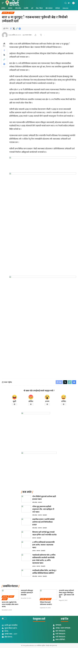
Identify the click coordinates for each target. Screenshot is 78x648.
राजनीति (11, 13)
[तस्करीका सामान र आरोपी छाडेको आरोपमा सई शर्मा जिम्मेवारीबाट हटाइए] (26, 521)
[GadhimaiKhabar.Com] (12, 3)
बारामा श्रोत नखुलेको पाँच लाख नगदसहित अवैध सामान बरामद (10, 604)
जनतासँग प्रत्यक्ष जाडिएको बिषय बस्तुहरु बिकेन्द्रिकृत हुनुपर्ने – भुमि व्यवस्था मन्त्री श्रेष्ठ (66, 593)
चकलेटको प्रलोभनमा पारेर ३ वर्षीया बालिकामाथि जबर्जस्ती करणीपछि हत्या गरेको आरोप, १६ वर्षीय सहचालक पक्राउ (43, 559)
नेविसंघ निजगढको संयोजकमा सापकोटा (46, 603)
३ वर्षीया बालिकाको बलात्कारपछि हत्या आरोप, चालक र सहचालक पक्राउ (43, 545)
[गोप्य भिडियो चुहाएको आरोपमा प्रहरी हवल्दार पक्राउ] (26, 498)
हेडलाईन (45, 515)
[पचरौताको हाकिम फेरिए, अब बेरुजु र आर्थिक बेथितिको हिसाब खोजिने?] (26, 572)
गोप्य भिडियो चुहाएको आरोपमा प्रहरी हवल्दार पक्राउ (44, 498)
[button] (3, 3)
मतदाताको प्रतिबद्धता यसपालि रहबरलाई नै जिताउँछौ (27, 592)
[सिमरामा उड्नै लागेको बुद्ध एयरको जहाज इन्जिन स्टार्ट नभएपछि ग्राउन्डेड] (26, 534)
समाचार (40, 502)
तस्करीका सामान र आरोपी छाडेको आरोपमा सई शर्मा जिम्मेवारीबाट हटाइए (43, 522)
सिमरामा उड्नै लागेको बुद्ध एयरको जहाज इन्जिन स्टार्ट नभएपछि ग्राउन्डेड (44, 533)
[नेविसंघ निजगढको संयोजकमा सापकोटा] (48, 594)
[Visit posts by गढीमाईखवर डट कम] (5, 35)
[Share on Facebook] (11, 28)
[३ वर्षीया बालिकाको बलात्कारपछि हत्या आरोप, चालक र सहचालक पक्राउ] (26, 544)
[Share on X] (13, 28)
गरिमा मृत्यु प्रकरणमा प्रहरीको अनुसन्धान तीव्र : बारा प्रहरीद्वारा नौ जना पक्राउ (43, 509)
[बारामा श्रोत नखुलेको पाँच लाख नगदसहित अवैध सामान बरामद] (10, 594)
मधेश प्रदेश (5, 13)
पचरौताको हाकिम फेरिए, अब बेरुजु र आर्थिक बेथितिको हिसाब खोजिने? (44, 572)
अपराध (34, 551)
